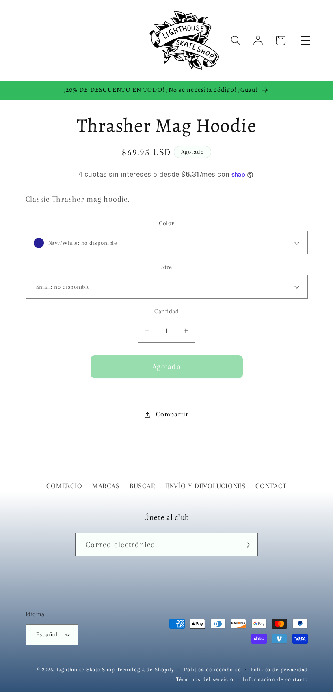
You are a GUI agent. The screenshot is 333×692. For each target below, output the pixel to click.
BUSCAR (143, 486)
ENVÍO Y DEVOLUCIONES (205, 486)
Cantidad (166, 311)
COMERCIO (64, 486)
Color (166, 223)
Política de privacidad (279, 669)
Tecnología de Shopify (145, 669)
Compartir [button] (172, 414)
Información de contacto (275, 679)
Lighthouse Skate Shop (86, 669)
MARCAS (106, 486)
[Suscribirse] (246, 544)
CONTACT (270, 486)
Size (166, 267)
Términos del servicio (204, 679)
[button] (305, 40)
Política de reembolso (212, 669)
